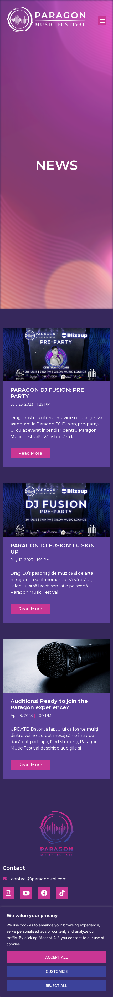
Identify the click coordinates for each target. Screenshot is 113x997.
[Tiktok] (62, 893)
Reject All (56, 985)
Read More (30, 453)
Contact (14, 868)
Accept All (56, 957)
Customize (57, 971)
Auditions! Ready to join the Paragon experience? (49, 704)
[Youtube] (26, 893)
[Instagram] (8, 893)
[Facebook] (44, 893)
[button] (102, 20)
